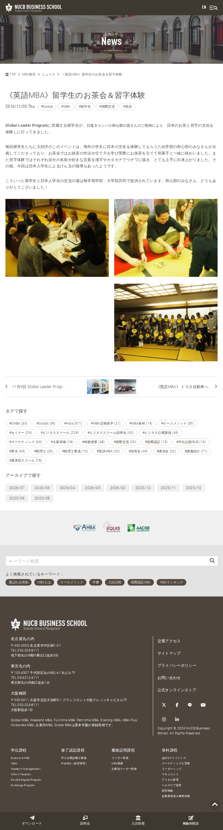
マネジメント (170, 774)
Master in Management (25, 768)
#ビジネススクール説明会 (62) (111, 433)
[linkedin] (177, 719)
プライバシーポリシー (177, 665)
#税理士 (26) (43, 451)
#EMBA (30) (18, 423)
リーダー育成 (120, 757)
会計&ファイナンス (174, 757)
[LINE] (190, 704)
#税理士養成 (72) (75, 451)
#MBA (65, 106)
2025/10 (193, 488)
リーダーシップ (171, 768)
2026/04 (67, 488)
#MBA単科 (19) (141, 423)
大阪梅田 (18, 693)
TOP (12, 74)
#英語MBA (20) (108, 451)
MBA (14, 763)
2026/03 (92, 488)
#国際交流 (107, 106)
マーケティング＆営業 (176, 763)
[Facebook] (177, 704)
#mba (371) (73, 423)
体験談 (191, 824)
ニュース (48, 74)
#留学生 (85, 106)
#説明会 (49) (138, 451)
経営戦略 (167, 790)
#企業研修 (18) (62, 442)
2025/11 (168, 488)
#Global (47, 106)
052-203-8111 (28, 650)
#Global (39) (45, 423)
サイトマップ (169, 653)
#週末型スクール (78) (25, 460)
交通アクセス (169, 641)
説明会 (85, 823)
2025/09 (16, 498)
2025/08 (42, 498)
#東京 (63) (17, 451)
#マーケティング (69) (25, 442)
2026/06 (42, 488)
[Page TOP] (214, 804)
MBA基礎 (117, 763)
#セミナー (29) (20, 433)
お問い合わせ (169, 677)
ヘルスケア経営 (171, 785)
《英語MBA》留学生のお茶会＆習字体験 (91, 74)
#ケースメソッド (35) (177, 423)
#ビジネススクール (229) (60, 433)
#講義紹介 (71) (196, 451)
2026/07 (16, 488)
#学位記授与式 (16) (191, 442)
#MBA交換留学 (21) (106, 423)
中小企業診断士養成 (73, 757)
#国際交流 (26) (125, 442)
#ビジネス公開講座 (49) (161, 433)
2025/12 (143, 488)
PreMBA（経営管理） (74, 763)
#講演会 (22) (166, 451)
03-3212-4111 (28, 678)
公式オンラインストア (177, 690)
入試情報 (138, 823)
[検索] (212, 561)
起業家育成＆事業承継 (176, 796)
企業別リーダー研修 (124, 768)
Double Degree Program (26, 779)
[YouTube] (203, 704)
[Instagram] (164, 719)
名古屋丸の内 (22, 639)
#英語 (127, 106)
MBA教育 (29, 74)
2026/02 (117, 488)
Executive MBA (20, 757)
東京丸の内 (20, 666)
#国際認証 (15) (156, 442)
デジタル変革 (170, 779)
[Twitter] (164, 704)
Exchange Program (23, 785)
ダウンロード (32, 823)
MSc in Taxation (21, 774)
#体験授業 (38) (93, 442)
